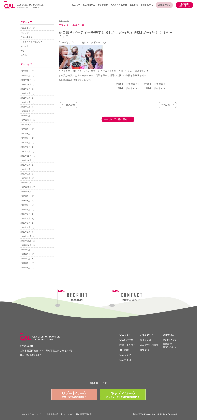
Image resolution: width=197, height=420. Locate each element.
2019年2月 (25, 174)
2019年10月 (25, 160)
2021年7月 (25, 98)
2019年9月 (25, 165)
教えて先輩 (103, 5)
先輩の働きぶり (27, 37)
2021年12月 (25, 80)
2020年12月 (25, 120)
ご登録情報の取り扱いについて (58, 414)
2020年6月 (25, 142)
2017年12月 (25, 236)
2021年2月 (25, 111)
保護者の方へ (147, 5)
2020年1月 (25, 151)
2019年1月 (25, 178)
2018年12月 (25, 183)
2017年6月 (25, 263)
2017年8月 (25, 254)
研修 (22, 50)
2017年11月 (25, 241)
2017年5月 (25, 267)
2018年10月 (25, 191)
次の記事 (165, 105)
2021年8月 (25, 93)
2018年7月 (25, 205)
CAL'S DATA (89, 5)
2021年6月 (25, 102)
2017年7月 (25, 258)
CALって (76, 5)
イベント (24, 46)
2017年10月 (25, 245)
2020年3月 (25, 147)
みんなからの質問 (119, 5)
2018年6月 (25, 209)
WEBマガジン (164, 5)
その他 (23, 55)
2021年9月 (25, 89)
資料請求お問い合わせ (184, 5)
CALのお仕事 (126, 340)
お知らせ (24, 33)
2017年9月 (25, 250)
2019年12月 (25, 156)
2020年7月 (25, 138)
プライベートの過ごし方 (31, 41)
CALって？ (125, 335)
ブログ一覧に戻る (118, 119)
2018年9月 (25, 196)
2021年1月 (25, 116)
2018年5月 (25, 214)
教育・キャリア (127, 345)
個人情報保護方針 (84, 414)
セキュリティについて (31, 414)
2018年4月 (25, 218)
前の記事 (70, 105)
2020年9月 (25, 129)
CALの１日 (125, 360)
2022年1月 (25, 75)
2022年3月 (25, 71)
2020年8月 (25, 133)
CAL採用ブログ (27, 28)
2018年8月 (25, 200)
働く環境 (124, 350)
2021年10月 (25, 84)
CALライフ (125, 355)
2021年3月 (25, 107)
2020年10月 (25, 124)
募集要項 (134, 5)
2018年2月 (25, 227)
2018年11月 (25, 187)
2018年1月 (25, 232)
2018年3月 (25, 223)
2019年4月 (25, 169)
